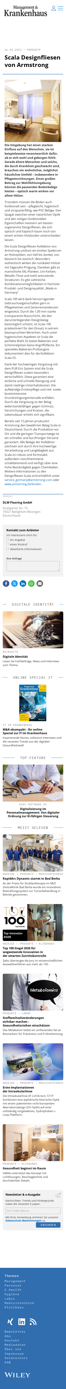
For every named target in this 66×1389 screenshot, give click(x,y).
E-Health (13, 1290)
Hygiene (12, 1294)
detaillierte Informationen (26, 549)
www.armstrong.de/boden (23, 484)
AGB (8, 1362)
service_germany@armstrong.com (28, 480)
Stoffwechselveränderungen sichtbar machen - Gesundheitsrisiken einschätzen (26, 1021)
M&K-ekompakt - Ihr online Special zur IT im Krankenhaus (25, 731)
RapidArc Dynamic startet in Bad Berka (31, 879)
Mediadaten (15, 1344)
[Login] (54, 8)
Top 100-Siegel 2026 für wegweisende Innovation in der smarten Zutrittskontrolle (24, 952)
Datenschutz (16, 1358)
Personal (13, 1285)
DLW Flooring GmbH (17, 502)
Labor (26, 1013)
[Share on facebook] (6, 583)
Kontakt (12, 1340)
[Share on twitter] (14, 583)
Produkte (34, 49)
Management (15, 1281)
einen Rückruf (18, 544)
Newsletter (15, 1331)
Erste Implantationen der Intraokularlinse (18, 1089)
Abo (8, 1336)
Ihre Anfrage (14, 558)
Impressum (14, 1353)
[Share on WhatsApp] (31, 583)
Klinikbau (46, 943)
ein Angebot (17, 540)
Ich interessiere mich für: (21, 535)
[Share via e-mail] (39, 583)
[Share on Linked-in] (23, 583)
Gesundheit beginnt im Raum (24, 1168)
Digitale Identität (15, 657)
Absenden (48, 1225)
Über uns (13, 1349)
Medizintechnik (51, 874)
